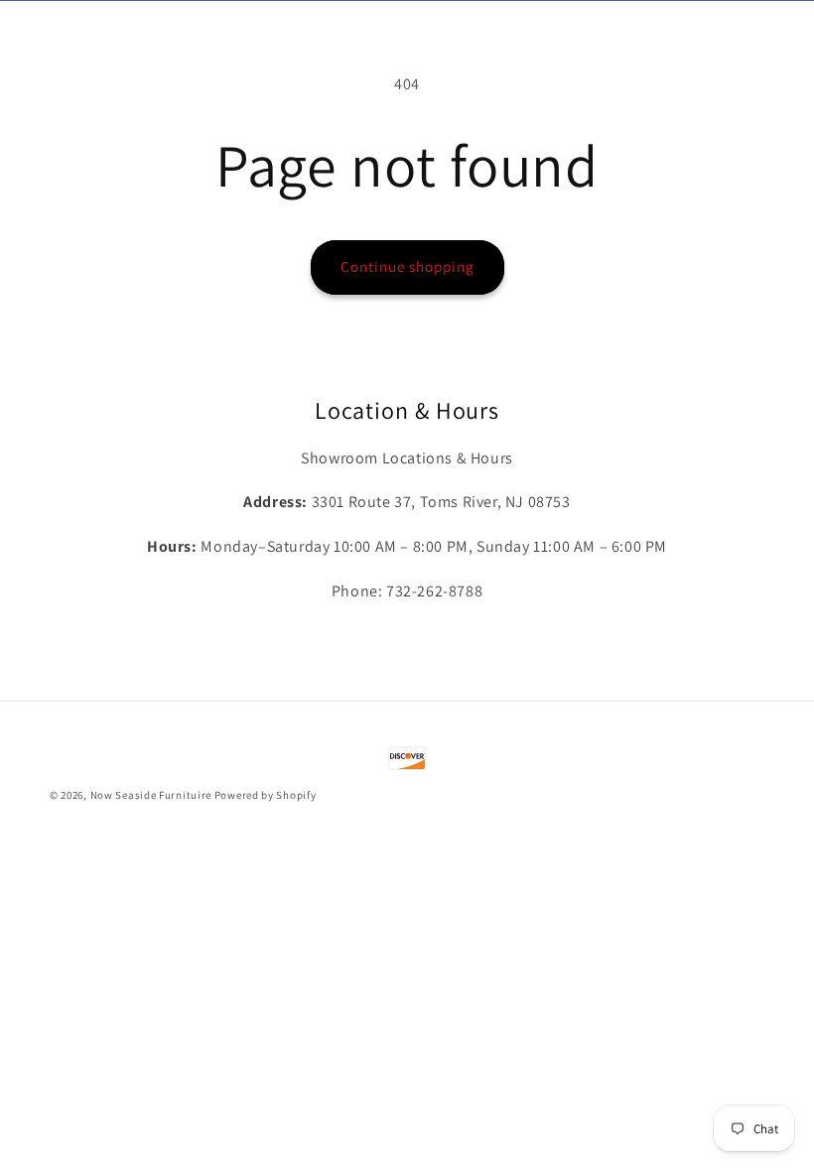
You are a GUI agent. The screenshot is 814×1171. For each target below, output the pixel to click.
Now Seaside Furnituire (150, 795)
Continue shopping (407, 266)
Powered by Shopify (265, 795)
